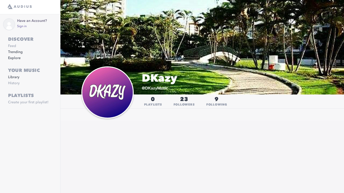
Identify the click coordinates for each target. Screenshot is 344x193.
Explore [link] (14, 58)
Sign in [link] (22, 26)
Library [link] (13, 77)
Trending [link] (15, 52)
